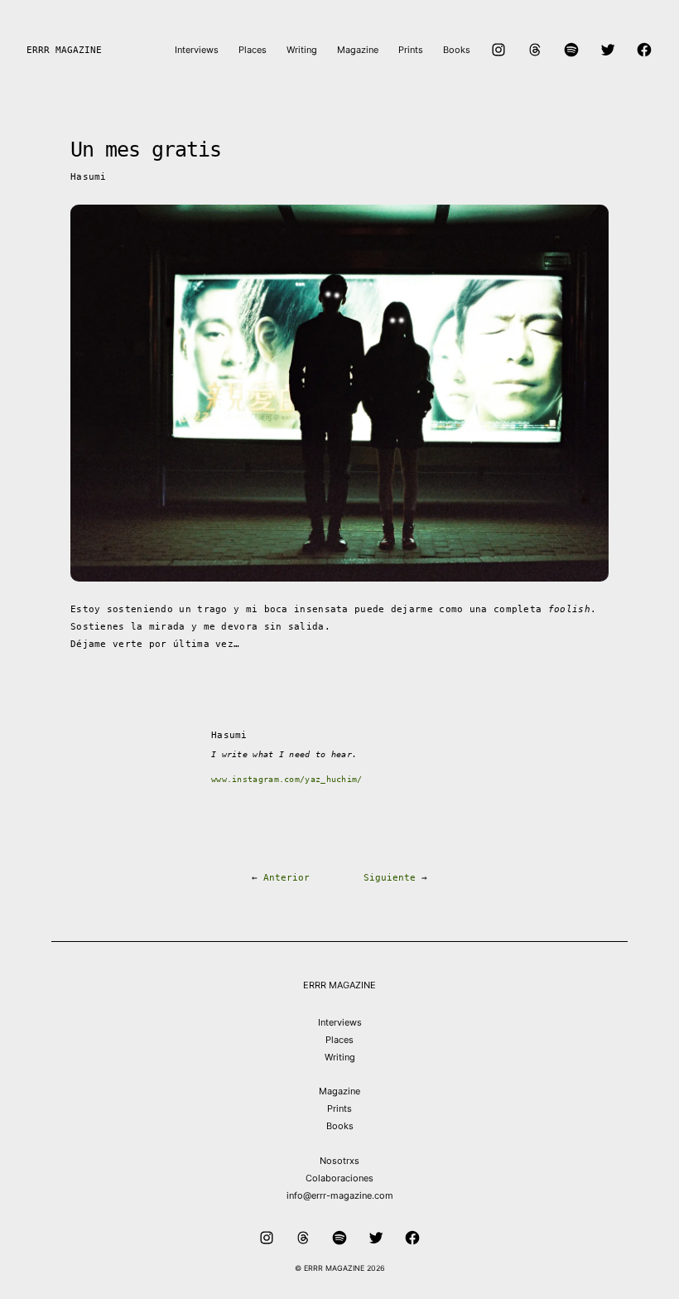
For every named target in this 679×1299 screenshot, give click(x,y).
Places (339, 1039)
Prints (339, 1108)
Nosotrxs (339, 1160)
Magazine (339, 1091)
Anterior (286, 877)
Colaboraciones (339, 1178)
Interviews (340, 1022)
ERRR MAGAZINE (64, 50)
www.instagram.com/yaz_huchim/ (287, 779)
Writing (340, 1057)
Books (340, 1126)
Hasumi (88, 176)
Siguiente (390, 877)
